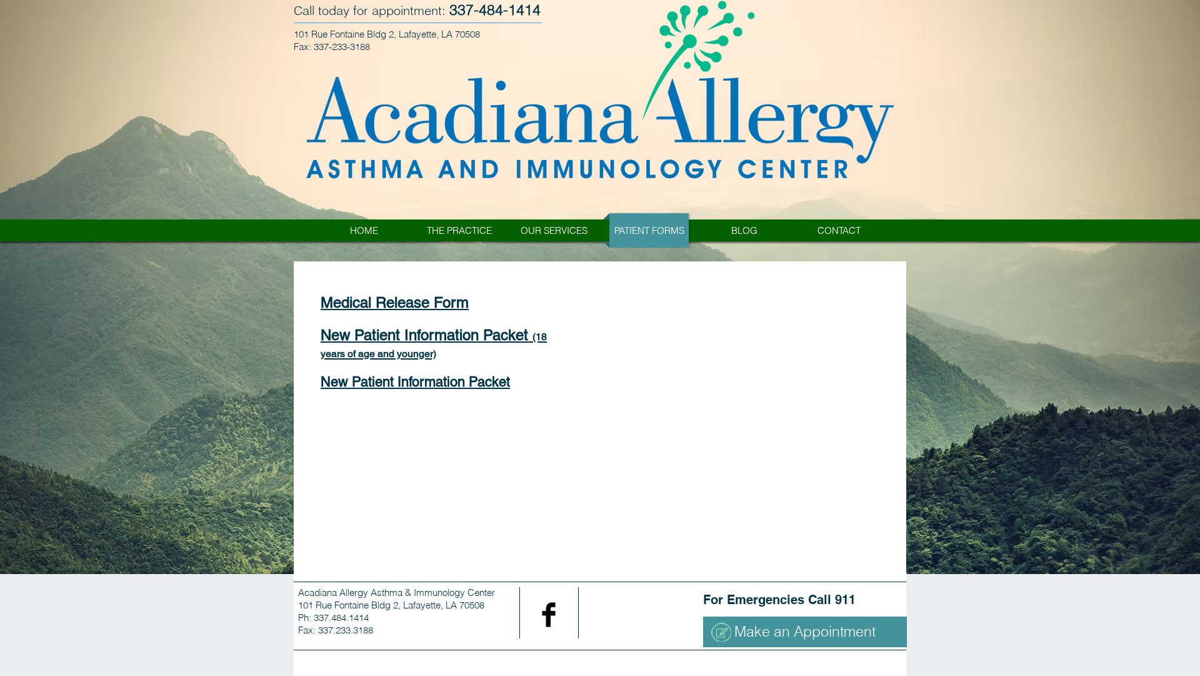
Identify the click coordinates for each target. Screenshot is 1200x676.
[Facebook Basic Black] (548, 614)
